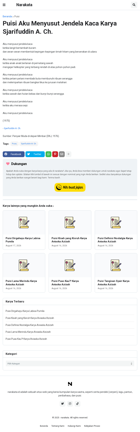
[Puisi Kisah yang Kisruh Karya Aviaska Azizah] (70, 222)
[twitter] (62, 404)
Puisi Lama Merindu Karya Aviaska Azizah (21, 282)
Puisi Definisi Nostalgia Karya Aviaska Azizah (115, 240)
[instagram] (70, 404)
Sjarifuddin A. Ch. (12, 128)
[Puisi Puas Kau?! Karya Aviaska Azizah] (70, 265)
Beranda (7, 16)
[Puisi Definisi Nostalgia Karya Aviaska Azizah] (116, 222)
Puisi (16, 16)
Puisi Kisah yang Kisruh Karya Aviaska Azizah (69, 240)
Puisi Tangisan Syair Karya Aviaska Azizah (113, 282)
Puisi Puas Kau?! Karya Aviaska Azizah (65, 282)
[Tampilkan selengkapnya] (68, 154)
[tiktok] (77, 404)
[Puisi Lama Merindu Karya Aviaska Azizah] (24, 265)
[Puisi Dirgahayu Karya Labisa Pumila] (24, 222)
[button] (4, 5)
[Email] (62, 154)
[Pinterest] (55, 154)
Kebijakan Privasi (92, 426)
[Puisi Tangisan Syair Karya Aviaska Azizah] (116, 265)
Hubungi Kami (74, 426)
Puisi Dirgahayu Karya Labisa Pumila (23, 240)
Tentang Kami (57, 426)
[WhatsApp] (48, 154)
